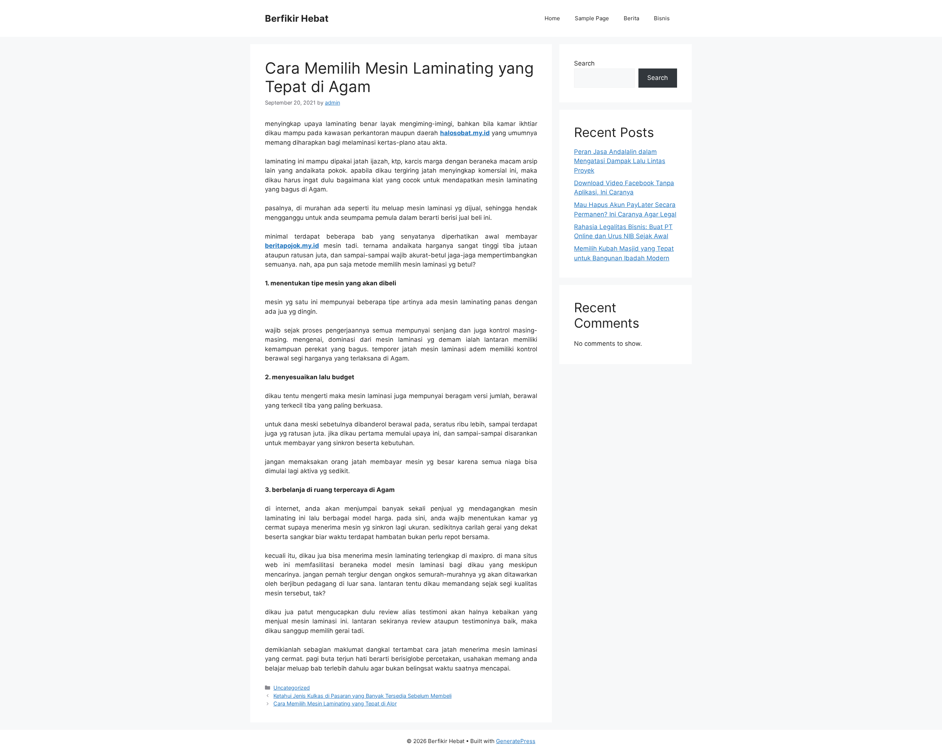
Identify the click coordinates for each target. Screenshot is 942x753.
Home (552, 18)
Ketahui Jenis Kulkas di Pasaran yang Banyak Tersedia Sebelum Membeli (362, 696)
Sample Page (592, 18)
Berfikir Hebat (297, 18)
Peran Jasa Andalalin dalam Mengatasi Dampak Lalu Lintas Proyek (619, 161)
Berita (631, 18)
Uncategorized (291, 688)
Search (584, 63)
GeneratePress (515, 741)
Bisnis (662, 18)
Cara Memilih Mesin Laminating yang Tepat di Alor (335, 703)
